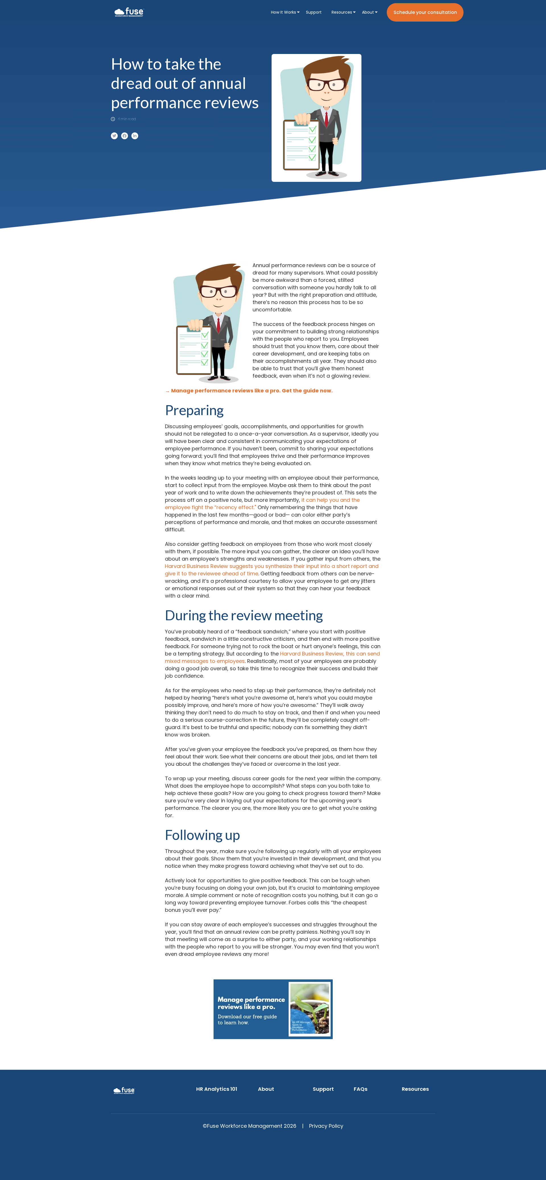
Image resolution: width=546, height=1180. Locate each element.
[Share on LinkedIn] (134, 135)
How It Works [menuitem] (283, 12)
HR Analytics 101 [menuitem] (216, 1088)
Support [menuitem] (314, 12)
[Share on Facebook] (124, 135)
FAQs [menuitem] (360, 1088)
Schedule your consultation (425, 12)
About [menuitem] (368, 12)
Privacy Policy (326, 1125)
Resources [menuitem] (342, 12)
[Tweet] (114, 135)
